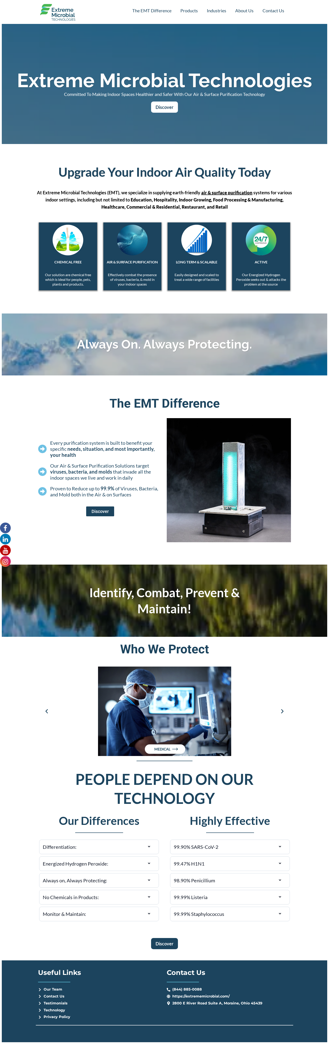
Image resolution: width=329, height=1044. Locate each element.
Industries (216, 10)
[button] (46, 711)
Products (189, 10)
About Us (244, 10)
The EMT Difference (151, 10)
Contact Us (273, 10)
